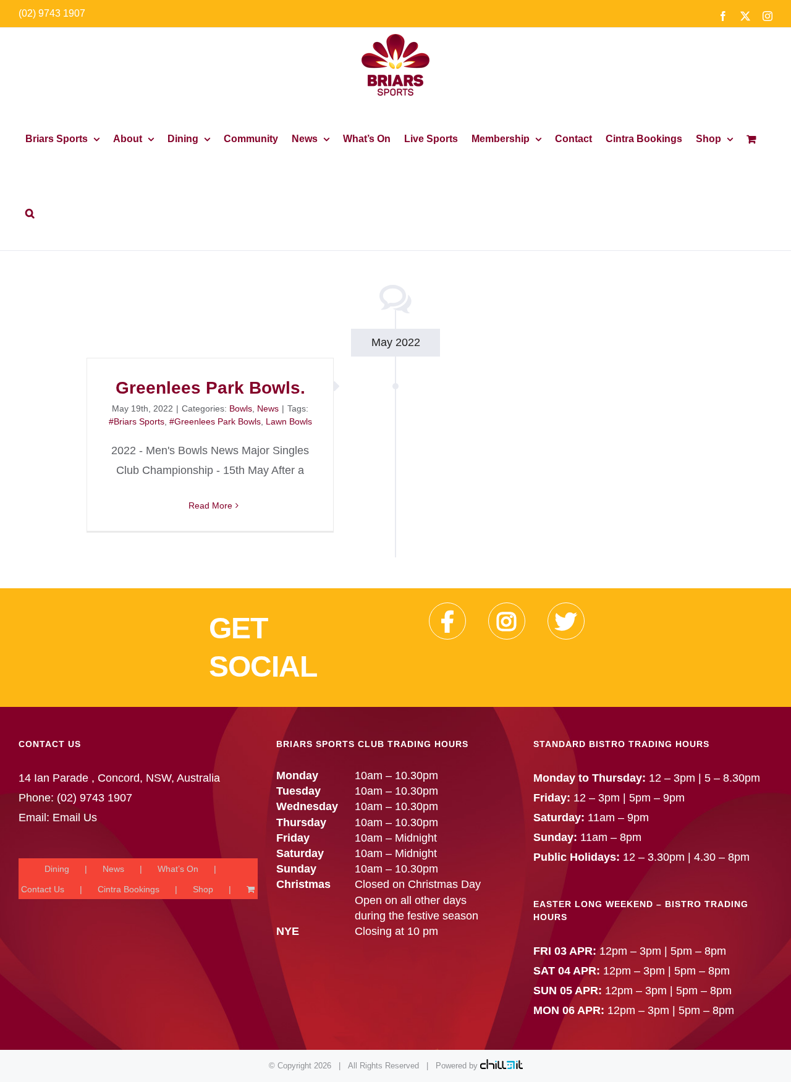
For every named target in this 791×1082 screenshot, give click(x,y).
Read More (210, 505)
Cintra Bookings (128, 889)
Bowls (240, 408)
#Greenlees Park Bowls (215, 421)
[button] (30, 213)
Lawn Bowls (289, 421)
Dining (56, 869)
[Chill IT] (501, 1065)
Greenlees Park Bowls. (210, 387)
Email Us (75, 817)
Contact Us (42, 889)
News (268, 408)
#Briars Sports (136, 421)
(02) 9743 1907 (52, 13)
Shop (203, 889)
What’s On (178, 869)
